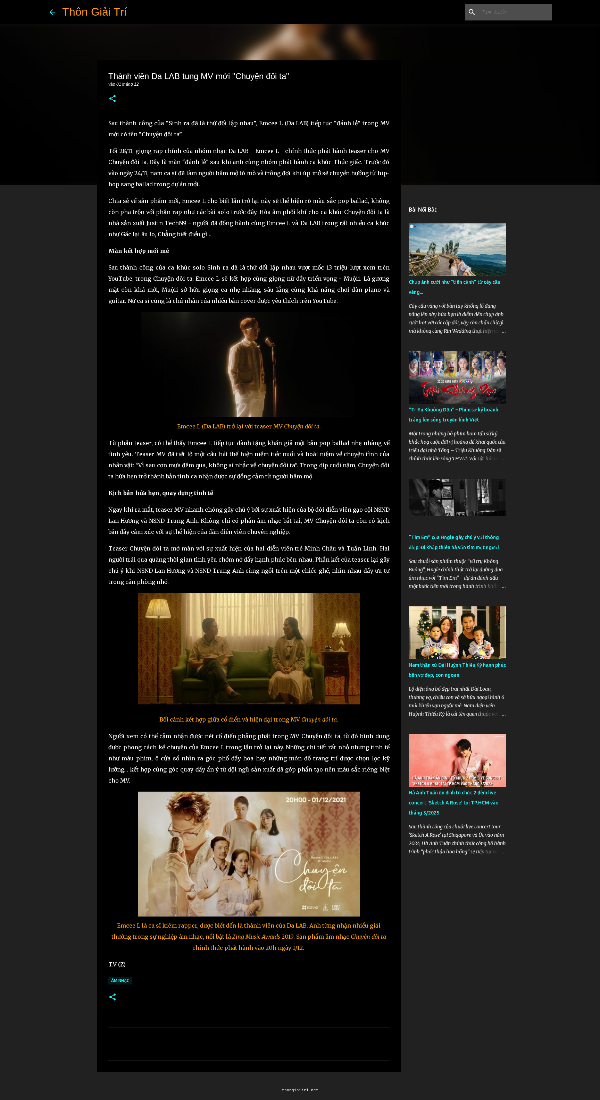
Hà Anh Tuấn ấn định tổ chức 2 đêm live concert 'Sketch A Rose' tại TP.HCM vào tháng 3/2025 (454, 803)
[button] (112, 99)
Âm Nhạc (120, 980)
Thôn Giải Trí (94, 12)
